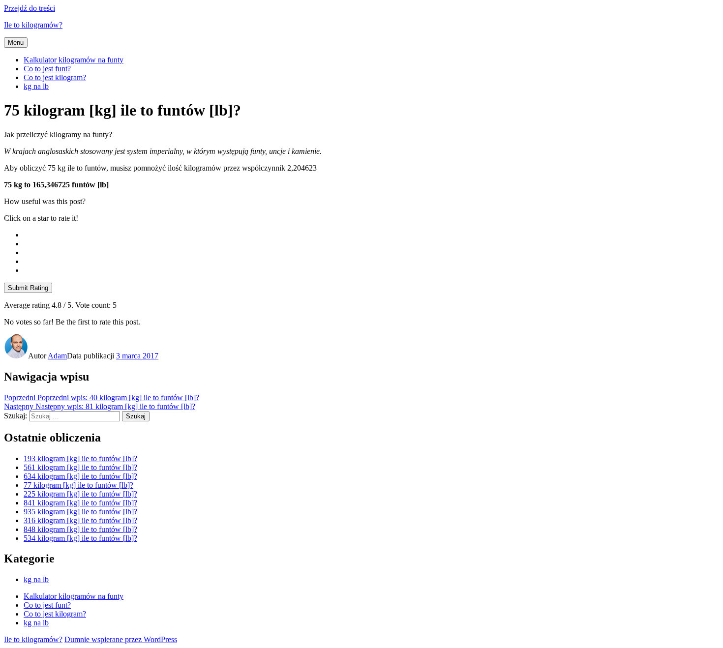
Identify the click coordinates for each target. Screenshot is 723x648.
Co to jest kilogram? (55, 77)
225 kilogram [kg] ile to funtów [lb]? (80, 494)
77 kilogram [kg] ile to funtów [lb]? (78, 485)
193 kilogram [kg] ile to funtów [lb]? (80, 458)
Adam (57, 356)
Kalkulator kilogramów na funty (73, 60)
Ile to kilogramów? (33, 25)
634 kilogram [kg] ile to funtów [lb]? (80, 476)
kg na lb (36, 86)
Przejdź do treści (29, 8)
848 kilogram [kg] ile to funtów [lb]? (80, 529)
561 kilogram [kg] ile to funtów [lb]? (80, 467)
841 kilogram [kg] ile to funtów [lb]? (80, 503)
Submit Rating (28, 288)
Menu (16, 42)
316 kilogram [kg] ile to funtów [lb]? (80, 520)
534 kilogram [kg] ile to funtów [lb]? (80, 538)
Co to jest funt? (47, 68)
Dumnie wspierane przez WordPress (120, 639)
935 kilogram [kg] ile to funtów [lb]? (80, 511)
